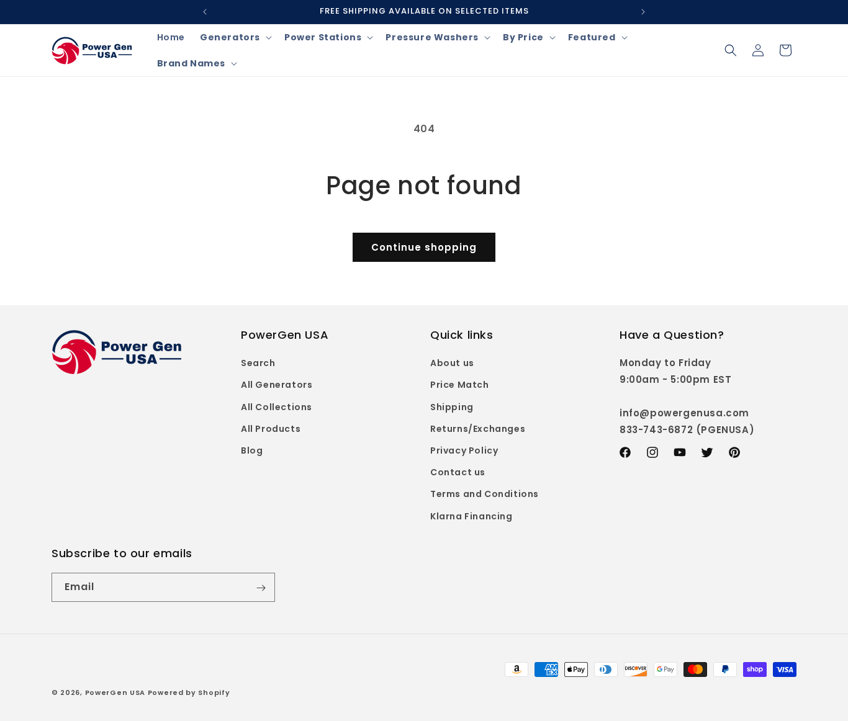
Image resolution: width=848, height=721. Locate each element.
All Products (270, 429)
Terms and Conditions (484, 494)
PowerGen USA (115, 692)
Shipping (452, 407)
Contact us (457, 473)
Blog (252, 450)
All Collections (276, 407)
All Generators (276, 385)
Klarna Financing (471, 516)
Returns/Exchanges (477, 429)
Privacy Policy (464, 450)
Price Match (459, 385)
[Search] (730, 50)
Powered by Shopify (189, 692)
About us (452, 363)
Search (258, 363)
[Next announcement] (643, 12)
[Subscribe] (260, 587)
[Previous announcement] (205, 12)
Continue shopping (424, 247)
